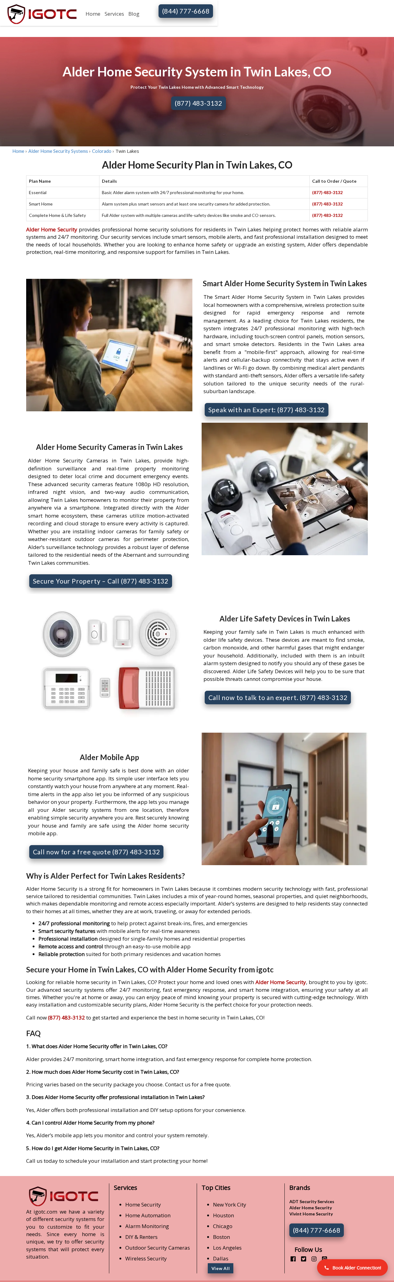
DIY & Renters (141, 1236)
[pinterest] (322, 1258)
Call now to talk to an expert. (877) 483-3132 (278, 697)
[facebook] (291, 1258)
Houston (223, 1215)
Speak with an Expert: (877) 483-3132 (266, 409)
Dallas (220, 1258)
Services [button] (114, 13)
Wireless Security (146, 1258)
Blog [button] (133, 13)
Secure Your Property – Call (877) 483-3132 (101, 581)
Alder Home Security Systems (58, 151)
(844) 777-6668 (186, 11)
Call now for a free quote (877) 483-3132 (96, 852)
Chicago (222, 1226)
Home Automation (148, 1215)
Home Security (143, 1204)
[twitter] (301, 1258)
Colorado (101, 151)
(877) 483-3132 (198, 103)
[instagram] (311, 1258)
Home (93, 13)
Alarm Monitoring (147, 1226)
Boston (221, 1236)
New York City (229, 1204)
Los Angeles (227, 1247)
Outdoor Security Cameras (157, 1247)
